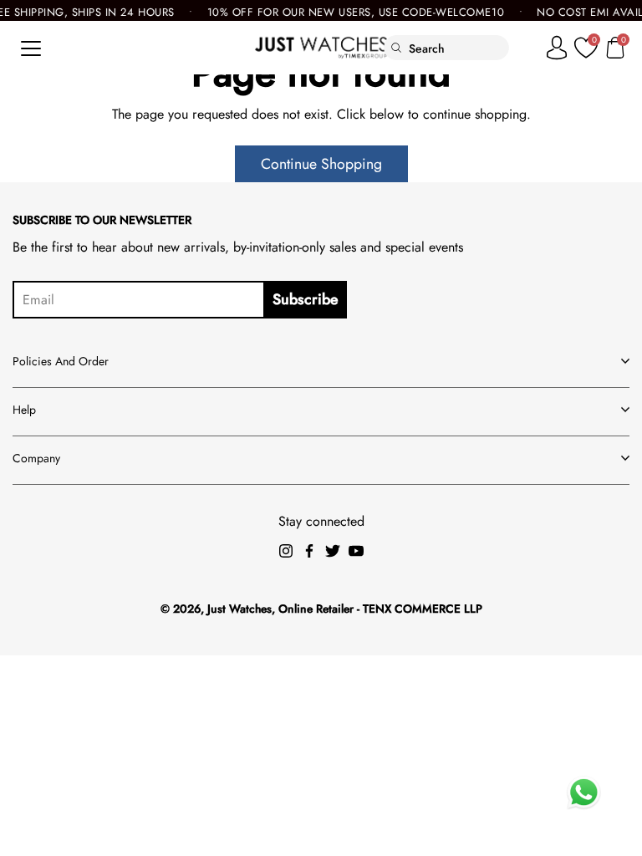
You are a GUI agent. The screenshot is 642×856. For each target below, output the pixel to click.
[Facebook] (309, 551)
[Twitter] (332, 551)
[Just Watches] (321, 47)
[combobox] (458, 48)
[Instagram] (285, 551)
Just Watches (239, 608)
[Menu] (31, 48)
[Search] (397, 47)
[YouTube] (356, 551)
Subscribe (306, 299)
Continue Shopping (321, 164)
